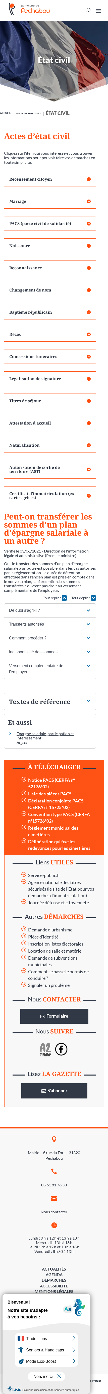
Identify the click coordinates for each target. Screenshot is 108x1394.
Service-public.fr (44, 875)
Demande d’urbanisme (50, 929)
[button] (50, 610)
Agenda (54, 1274)
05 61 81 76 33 (54, 1184)
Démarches (54, 1280)
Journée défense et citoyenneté (58, 902)
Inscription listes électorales (55, 944)
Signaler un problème (49, 985)
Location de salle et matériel (55, 951)
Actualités (54, 1269)
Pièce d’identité (43, 936)
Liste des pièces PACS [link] (50, 793)
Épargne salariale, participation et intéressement (45, 735)
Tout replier (52, 598)
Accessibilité (54, 1285)
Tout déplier (81, 598)
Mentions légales (54, 1291)
